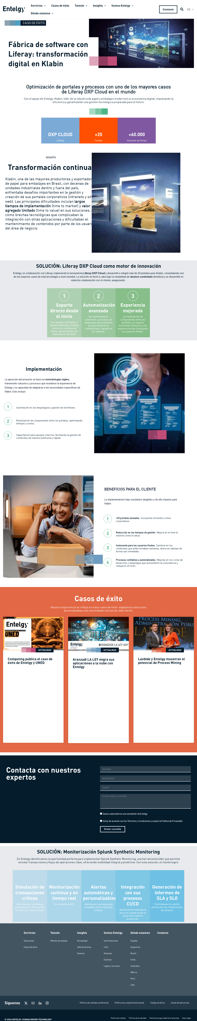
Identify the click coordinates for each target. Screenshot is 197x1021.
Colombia (135, 966)
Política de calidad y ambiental (94, 1002)
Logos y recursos (112, 966)
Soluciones (29, 940)
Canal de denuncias (180, 1002)
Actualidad (82, 940)
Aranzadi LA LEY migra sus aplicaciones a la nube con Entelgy (93, 663)
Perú (133, 978)
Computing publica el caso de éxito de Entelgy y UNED (30, 661)
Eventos (80, 953)
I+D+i (106, 947)
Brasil (133, 953)
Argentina (135, 947)
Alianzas (108, 953)
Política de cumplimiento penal (129, 1002)
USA (133, 984)
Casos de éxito (30, 947)
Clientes (108, 959)
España (134, 940)
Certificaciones (111, 940)
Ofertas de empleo (58, 940)
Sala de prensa (84, 947)
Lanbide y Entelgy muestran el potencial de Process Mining (161, 661)
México (134, 972)
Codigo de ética (157, 1002)
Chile (133, 959)
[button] (44, 5)
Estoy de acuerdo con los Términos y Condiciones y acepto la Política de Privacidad (142, 821)
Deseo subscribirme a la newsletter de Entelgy (125, 814)
